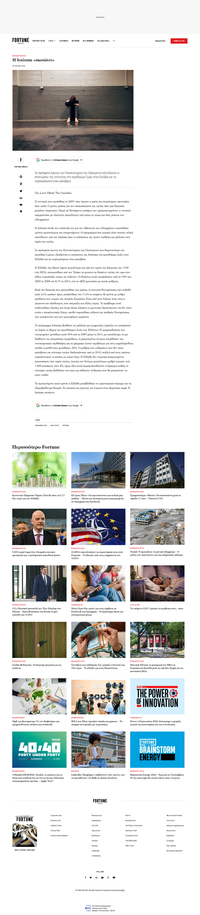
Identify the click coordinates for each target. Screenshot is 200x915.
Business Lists (56, 820)
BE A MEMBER (88, 41)
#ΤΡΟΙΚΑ (65, 425)
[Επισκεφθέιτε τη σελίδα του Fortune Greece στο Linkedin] (96, 877)
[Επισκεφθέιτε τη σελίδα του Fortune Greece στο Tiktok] (108, 877)
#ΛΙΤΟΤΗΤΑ (54, 425)
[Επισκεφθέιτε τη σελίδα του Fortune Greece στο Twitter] (91, 877)
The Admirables (103, 41)
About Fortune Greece (174, 815)
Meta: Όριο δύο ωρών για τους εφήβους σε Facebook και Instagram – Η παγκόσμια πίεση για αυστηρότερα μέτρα (97, 611)
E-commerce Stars (131, 836)
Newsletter (170, 836)
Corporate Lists (56, 815)
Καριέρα (95, 846)
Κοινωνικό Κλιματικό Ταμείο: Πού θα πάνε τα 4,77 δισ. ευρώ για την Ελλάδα (38, 497)
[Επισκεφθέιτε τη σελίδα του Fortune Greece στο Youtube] (102, 878)
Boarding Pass (130, 820)
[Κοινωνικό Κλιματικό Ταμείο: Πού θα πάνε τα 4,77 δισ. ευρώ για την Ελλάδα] (39, 470)
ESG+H (127, 815)
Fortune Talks (55, 831)
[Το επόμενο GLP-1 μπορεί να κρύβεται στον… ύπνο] (157, 583)
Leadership (95, 851)
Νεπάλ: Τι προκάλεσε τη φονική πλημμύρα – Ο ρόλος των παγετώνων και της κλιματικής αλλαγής (156, 553)
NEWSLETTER (179, 41)
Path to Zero (129, 846)
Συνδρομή (170, 841)
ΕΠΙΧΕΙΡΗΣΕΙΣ (18, 718)
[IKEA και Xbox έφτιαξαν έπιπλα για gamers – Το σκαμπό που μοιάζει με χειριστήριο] (98, 696)
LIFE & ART (135, 605)
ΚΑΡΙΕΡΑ (75, 771)
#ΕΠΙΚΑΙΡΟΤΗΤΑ (41, 425)
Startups (95, 841)
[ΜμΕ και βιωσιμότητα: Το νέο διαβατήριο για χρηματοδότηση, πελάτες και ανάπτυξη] (39, 696)
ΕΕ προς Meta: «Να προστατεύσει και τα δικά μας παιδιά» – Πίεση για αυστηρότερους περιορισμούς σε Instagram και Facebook (97, 498)
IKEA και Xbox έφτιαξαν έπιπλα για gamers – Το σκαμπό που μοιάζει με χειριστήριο (97, 723)
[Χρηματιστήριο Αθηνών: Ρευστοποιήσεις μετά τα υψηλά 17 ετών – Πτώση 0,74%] (157, 470)
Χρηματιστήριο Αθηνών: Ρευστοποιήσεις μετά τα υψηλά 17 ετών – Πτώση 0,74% (155, 497)
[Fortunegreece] (21, 43)
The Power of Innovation (134, 825)
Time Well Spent (131, 841)
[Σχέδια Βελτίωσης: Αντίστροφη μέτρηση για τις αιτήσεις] (39, 640)
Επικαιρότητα (97, 815)
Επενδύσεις (96, 836)
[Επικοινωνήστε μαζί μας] (114, 877)
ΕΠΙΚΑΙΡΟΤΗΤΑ (19, 56)
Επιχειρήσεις (96, 820)
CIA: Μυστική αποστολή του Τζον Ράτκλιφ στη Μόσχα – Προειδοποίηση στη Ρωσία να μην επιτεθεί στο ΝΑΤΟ (36, 611)
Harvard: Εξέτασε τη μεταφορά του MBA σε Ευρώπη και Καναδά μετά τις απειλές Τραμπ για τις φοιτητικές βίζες (156, 668)
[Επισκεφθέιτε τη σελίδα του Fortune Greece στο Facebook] (85, 877)
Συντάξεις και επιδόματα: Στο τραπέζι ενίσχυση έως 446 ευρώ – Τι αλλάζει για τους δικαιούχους (98, 666)
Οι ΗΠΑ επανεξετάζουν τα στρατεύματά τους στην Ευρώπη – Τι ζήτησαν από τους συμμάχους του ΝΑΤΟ (97, 555)
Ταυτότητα (171, 820)
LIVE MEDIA (63, 41)
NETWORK (75, 41)
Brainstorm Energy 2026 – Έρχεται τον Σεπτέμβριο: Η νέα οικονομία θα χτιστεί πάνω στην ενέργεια (157, 776)
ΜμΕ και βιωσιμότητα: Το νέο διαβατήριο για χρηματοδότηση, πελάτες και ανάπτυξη (35, 723)
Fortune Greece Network (59, 836)
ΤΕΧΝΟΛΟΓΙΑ (77, 605)
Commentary (96, 856)
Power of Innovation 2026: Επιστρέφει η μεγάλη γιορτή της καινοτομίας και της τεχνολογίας (155, 723)
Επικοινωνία (171, 831)
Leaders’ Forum (56, 825)
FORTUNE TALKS (38, 41)
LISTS (51, 41)
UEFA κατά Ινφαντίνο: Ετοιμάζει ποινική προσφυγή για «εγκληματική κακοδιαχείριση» (36, 554)
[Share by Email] (21, 205)
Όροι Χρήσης (171, 846)
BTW (122, 890)
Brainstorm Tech (131, 831)
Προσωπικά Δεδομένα (175, 851)
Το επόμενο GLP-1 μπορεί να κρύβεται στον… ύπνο (156, 608)
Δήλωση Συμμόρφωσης (175, 825)
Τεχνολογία (96, 831)
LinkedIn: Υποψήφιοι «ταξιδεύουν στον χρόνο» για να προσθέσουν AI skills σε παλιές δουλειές (97, 776)
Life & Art (95, 825)
